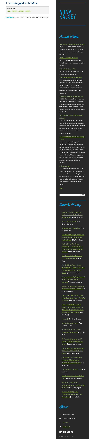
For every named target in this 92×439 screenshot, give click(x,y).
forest (27, 11)
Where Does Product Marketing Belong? (72, 44)
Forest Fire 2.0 (10, 17)
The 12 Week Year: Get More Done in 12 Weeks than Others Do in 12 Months (73, 350)
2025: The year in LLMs (69, 221)
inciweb (21, 11)
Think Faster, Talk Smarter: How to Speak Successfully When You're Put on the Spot (73, 298)
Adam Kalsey (67, 14)
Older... (61, 188)
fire (9, 11)
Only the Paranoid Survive (70, 323)
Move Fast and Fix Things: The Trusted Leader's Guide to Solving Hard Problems (72, 214)
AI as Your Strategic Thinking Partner (71, 96)
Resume (65, 422)
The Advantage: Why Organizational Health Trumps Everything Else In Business (73, 279)
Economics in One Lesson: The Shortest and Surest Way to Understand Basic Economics (72, 360)
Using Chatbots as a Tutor (67, 69)
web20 (14, 11)
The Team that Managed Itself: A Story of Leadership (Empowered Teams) (72, 341)
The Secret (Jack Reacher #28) (71, 369)
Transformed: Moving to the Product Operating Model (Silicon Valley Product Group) (73, 237)
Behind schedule (64, 166)
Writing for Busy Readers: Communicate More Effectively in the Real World (73, 385)
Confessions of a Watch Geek (71, 228)
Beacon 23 (65, 319)
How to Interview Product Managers (70, 77)
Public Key (66, 426)
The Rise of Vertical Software (68, 58)
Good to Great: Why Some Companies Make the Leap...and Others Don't (72, 394)
